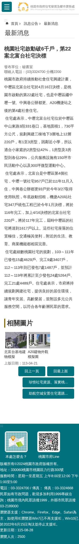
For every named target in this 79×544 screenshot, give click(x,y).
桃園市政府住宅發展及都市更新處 (46, 7)
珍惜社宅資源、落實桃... (48, 382)
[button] (16, 340)
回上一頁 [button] (32, 371)
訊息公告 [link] (31, 24)
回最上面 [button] (61, 371)
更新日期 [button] (7, 530)
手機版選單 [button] (7, 7)
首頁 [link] (14, 24)
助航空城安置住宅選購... (48, 393)
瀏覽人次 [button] (7, 537)
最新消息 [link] (51, 24)
